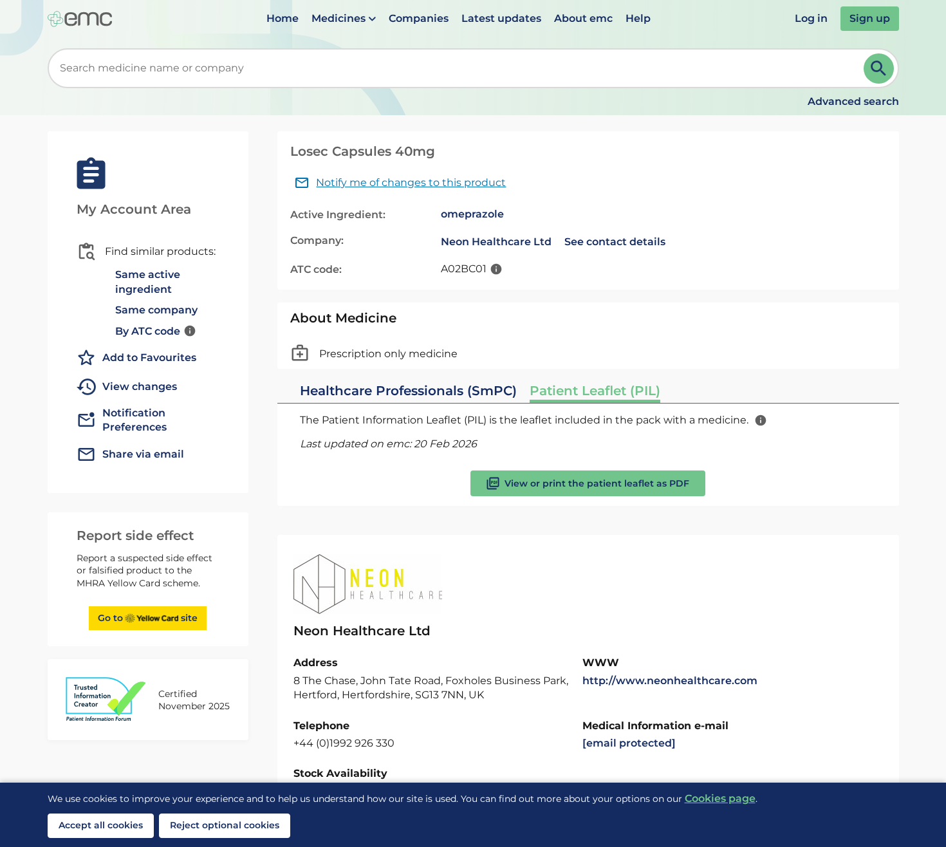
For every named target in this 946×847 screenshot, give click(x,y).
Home (282, 18)
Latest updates (501, 18)
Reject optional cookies (224, 825)
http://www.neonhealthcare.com (669, 681)
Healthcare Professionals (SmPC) (408, 390)
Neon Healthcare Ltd (496, 242)
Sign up (869, 18)
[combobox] (458, 68)
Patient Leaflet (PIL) (595, 390)
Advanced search (853, 101)
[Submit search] (879, 68)
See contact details (614, 242)
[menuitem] (282, 19)
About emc (583, 18)
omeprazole (472, 214)
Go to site (148, 618)
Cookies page (720, 798)
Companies (419, 18)
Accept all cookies (101, 825)
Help (638, 18)
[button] (343, 19)
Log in (811, 18)
